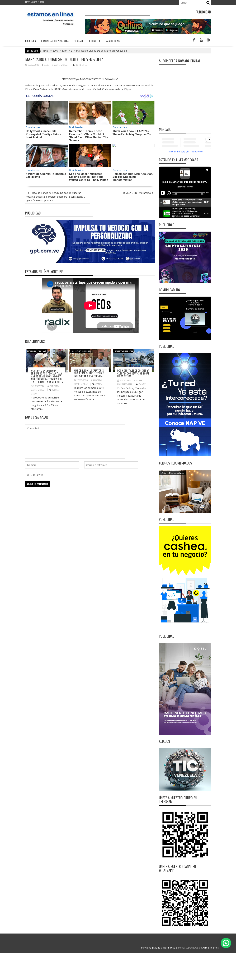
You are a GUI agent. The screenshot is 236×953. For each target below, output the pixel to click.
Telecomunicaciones (80, 351)
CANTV (98, 384)
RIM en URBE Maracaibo (137, 192)
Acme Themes (210, 947)
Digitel (83, 64)
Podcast (78, 41)
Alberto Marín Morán (56, 64)
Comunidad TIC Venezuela (55, 41)
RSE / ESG (42, 351)
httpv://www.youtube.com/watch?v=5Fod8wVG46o (90, 79)
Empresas (31, 351)
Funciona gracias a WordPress (158, 947)
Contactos (94, 41)
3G (77, 64)
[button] (226, 943)
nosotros (30, 41)
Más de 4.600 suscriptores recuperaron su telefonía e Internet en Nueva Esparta (89, 373)
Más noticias (113, 41)
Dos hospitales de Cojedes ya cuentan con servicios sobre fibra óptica (133, 373)
